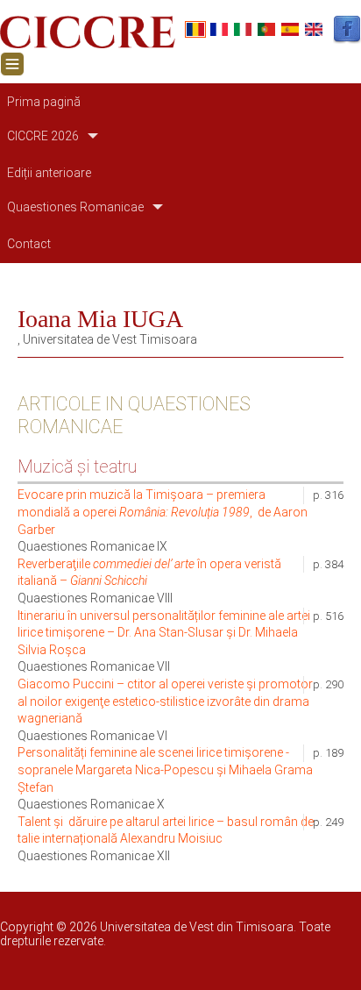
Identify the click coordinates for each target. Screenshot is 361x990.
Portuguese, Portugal (266, 29)
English (313, 29)
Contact (29, 244)
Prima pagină (44, 102)
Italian (242, 29)
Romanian (195, 29)
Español (290, 29)
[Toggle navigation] (12, 64)
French (219, 29)
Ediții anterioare (49, 173)
